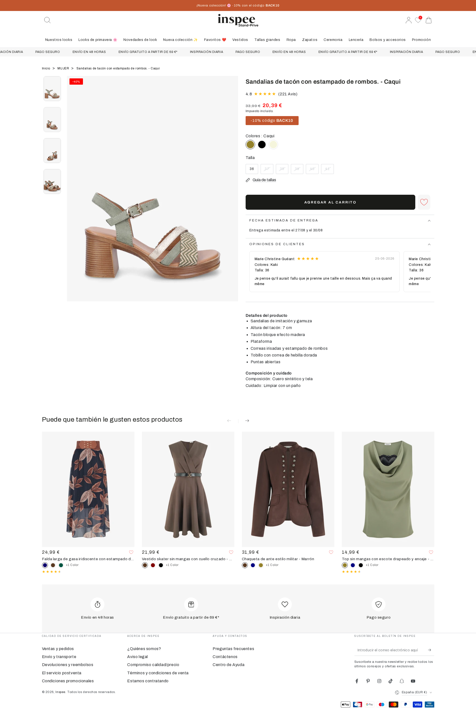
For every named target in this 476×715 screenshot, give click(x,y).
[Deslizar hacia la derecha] (232, 195)
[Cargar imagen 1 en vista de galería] (52, 88)
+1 (72, 565)
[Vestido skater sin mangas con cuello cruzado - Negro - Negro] (161, 565)
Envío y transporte (59, 657)
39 (299, 170)
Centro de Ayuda (228, 665)
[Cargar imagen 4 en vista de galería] (52, 181)
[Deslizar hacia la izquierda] (73, 195)
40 (314, 170)
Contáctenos (225, 657)
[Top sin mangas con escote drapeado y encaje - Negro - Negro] (361, 565)
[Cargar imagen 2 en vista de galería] (52, 119)
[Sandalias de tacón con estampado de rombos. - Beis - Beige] (273, 144)
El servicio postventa (62, 673)
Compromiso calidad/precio (153, 665)
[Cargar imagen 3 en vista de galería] (52, 150)
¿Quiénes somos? (144, 649)
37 (268, 170)
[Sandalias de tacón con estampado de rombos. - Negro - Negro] (262, 144)
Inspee (60, 692)
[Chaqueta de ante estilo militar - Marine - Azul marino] (253, 565)
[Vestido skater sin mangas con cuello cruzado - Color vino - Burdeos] (153, 565)
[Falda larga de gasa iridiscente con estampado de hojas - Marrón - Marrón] (53, 565)
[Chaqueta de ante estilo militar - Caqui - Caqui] (261, 565)
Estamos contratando (147, 681)
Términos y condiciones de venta (158, 673)
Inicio (46, 68)
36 (253, 170)
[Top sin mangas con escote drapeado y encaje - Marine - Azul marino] (353, 565)
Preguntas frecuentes (233, 649)
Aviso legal (137, 657)
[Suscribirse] (431, 650)
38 (284, 170)
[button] (47, 20)
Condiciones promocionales (68, 681)
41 (329, 170)
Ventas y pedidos (58, 649)
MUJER (63, 68)
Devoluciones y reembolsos (67, 665)
